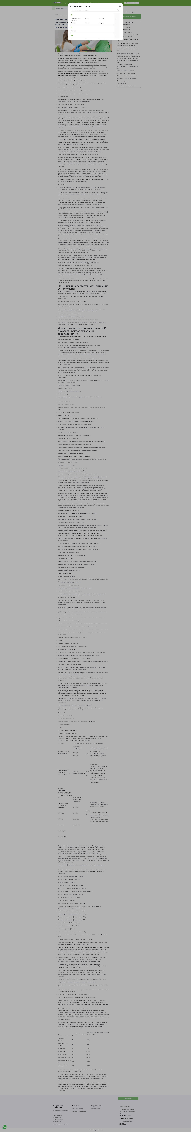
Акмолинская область (75, 19)
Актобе (101, 18)
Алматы (73, 23)
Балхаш (73, 31)
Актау (87, 18)
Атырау (101, 23)
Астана (87, 23)
